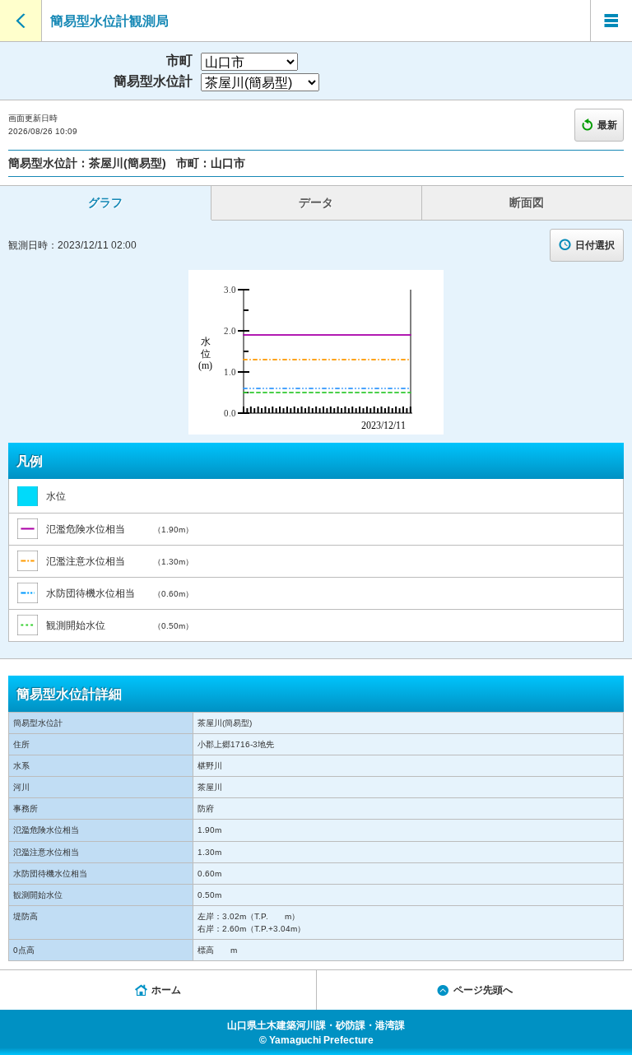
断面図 (526, 202)
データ (316, 202)
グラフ (105, 202)
